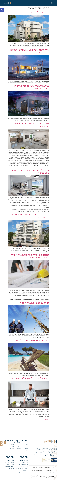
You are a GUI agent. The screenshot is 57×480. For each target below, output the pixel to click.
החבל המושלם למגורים (38, 12)
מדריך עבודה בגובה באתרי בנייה (34, 303)
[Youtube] (1, 445)
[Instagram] (1, 442)
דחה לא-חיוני (43, 476)
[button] (2, 10)
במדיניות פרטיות (46, 474)
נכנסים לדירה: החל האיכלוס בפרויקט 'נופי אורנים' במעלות (30, 216)
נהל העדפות (34, 476)
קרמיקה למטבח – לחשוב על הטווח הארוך (30, 378)
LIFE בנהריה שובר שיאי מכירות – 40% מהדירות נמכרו (31, 124)
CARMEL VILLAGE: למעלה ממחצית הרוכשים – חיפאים (31, 87)
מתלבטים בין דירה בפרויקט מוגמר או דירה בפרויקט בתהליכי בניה (30, 256)
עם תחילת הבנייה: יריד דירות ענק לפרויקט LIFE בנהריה (30, 171)
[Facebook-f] (5, 442)
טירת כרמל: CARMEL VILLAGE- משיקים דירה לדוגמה (29, 51)
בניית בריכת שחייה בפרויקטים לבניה (32, 340)
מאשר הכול (51, 476)
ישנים (47, 419)
